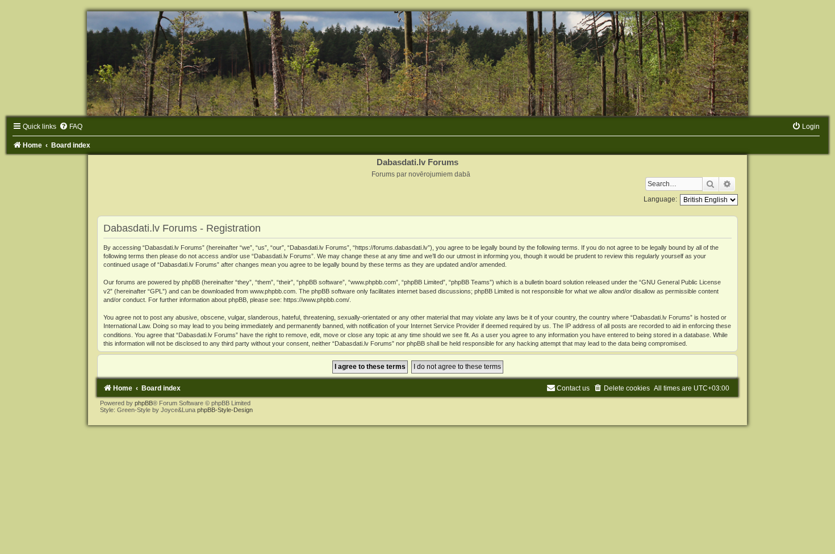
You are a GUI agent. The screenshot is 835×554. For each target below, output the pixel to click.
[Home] (417, 63)
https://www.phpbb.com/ (316, 299)
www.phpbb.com (272, 291)
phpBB (144, 403)
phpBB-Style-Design (225, 409)
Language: (660, 199)
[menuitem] (70, 127)
